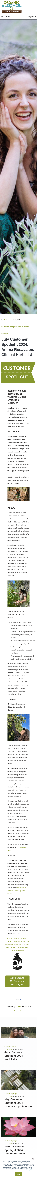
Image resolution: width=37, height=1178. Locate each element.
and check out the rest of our (19, 947)
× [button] (33, 1158)
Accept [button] (18, 1174)
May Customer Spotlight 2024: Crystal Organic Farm (18, 1103)
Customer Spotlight (8, 327)
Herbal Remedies (22, 327)
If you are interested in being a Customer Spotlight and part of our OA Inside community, (17, 941)
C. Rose (6, 320)
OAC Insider (5, 16)
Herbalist (4, 334)
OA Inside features (17, 950)
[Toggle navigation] (32, 7)
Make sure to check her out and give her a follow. (16, 891)
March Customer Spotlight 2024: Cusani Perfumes (15, 1150)
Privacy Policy (29, 1170)
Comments (18, 1011)
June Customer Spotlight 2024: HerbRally (14, 1056)
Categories (31, 17)
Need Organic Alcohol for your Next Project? (17, 981)
